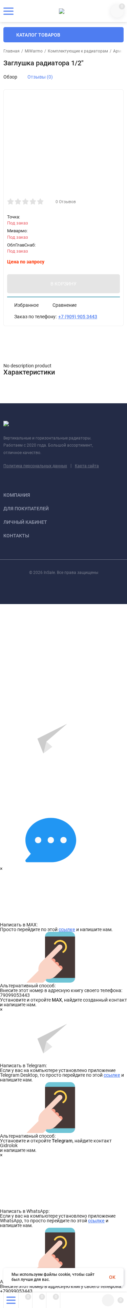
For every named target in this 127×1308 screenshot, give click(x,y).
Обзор (10, 76)
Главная (11, 51)
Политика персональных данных (35, 466)
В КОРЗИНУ (63, 283)
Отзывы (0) (40, 76)
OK (112, 1277)
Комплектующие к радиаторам (78, 51)
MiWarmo (34, 51)
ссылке (67, 929)
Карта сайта (87, 466)
